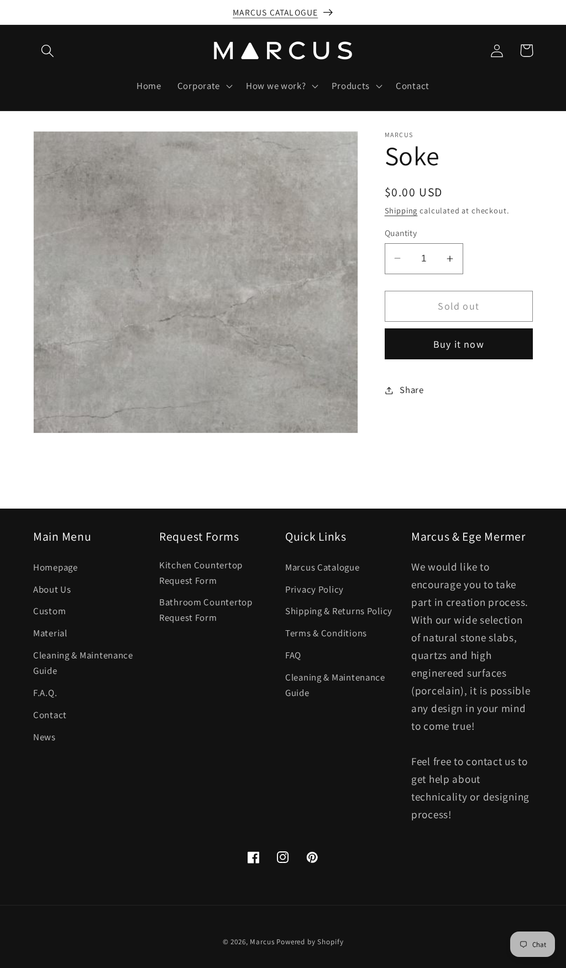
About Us (52, 589)
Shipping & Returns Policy (338, 611)
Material (50, 633)
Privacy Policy (314, 589)
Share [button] (412, 390)
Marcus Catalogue (322, 567)
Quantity (401, 232)
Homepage (55, 567)
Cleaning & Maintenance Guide (83, 663)
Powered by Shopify (309, 941)
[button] (47, 50)
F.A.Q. (45, 693)
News (44, 737)
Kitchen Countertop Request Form (201, 573)
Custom (49, 611)
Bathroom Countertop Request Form (206, 610)
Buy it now (458, 344)
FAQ (293, 655)
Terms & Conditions (326, 633)
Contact (50, 715)
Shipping (401, 210)
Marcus (262, 941)
